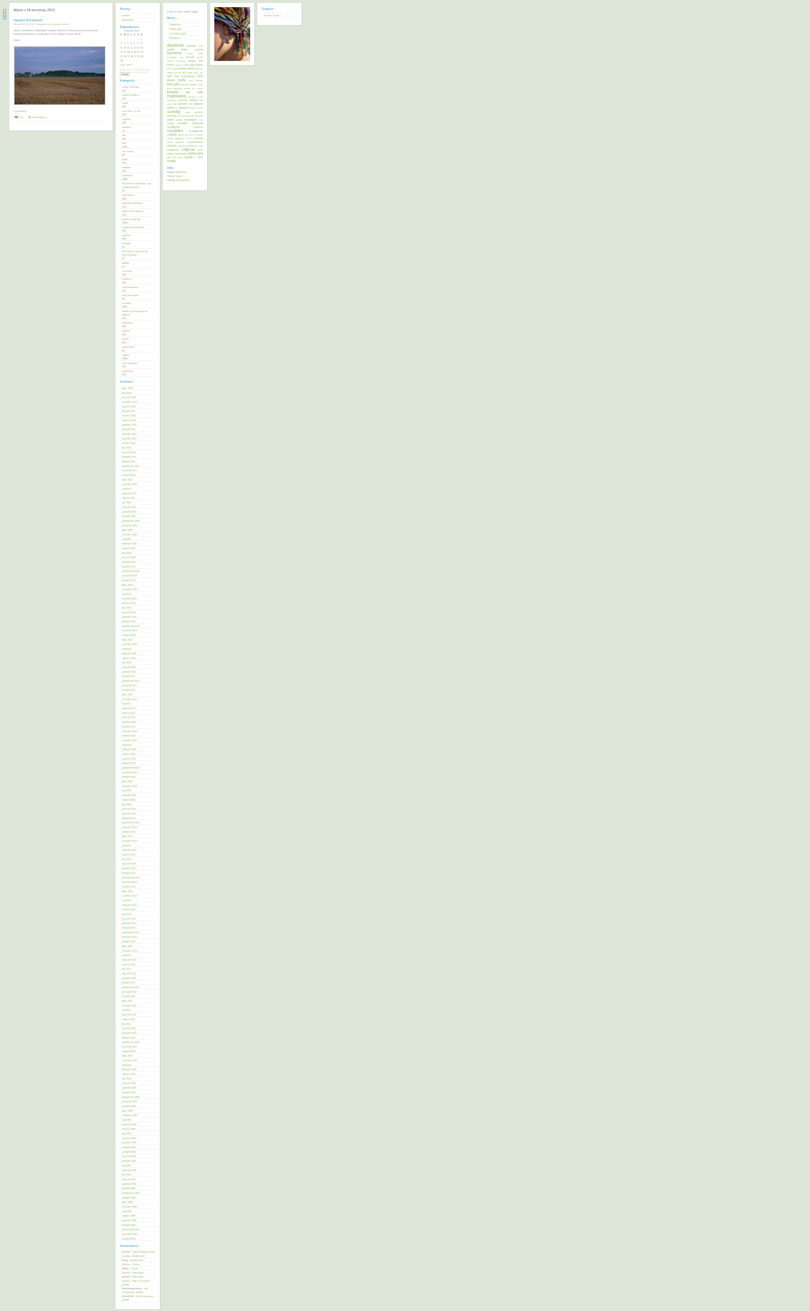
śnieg (180, 157)
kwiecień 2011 (129, 1014)
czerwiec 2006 (129, 1206)
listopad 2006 (128, 1188)
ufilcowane (127, 323)
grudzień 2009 (129, 1087)
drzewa (181, 68)
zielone (200, 150)
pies (188, 112)
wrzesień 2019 (129, 575)
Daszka (126, 1256)
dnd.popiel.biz (183, 180)
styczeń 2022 (129, 452)
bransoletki (172, 57)
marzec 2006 (128, 1215)
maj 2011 (126, 1010)
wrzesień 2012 (129, 936)
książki (200, 88)
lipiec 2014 (127, 836)
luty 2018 (126, 662)
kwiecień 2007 (129, 1170)
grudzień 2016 (129, 722)
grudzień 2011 (129, 978)
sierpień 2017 (129, 690)
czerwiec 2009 (129, 1115)
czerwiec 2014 (129, 841)
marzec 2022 (128, 443)
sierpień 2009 (129, 1106)
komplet (187, 88)
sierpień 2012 (129, 941)
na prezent (180, 103)
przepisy (126, 243)
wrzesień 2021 (129, 470)
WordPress (181, 172)
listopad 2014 (128, 818)
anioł (201, 46)
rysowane (127, 271)
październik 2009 (130, 1097)
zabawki (172, 145)
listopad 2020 (128, 516)
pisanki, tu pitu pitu (131, 219)
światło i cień (193, 157)
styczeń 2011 (129, 1028)
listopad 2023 (128, 429)
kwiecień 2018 (129, 653)
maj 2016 (126, 745)
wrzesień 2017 (129, 685)
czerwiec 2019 (129, 589)
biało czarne (192, 49)
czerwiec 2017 (129, 699)
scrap (170, 123)
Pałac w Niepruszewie (143, 1251)
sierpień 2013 (129, 886)
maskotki (183, 100)
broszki (190, 57)
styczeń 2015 (129, 809)
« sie (122, 64)
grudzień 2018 (129, 616)
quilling (125, 263)
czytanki (126, 119)
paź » (129, 64)
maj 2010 (126, 1065)
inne (49, 24)
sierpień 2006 (129, 1197)
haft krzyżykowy (184, 76)
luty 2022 (126, 447)
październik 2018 (130, 626)
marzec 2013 (128, 909)
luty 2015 (126, 804)
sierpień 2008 (129, 1152)
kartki (125, 159)
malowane (127, 175)
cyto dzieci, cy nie (131, 111)
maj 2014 (126, 845)
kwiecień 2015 (129, 795)
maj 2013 (126, 900)
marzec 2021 (128, 498)
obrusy (192, 108)
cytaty (125, 103)
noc (176, 108)
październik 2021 (130, 466)
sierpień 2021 (129, 475)
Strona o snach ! (272, 15)
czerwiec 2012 (129, 950)
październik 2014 (130, 822)
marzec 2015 (128, 799)
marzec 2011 (128, 1019)
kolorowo (177, 88)
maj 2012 (126, 955)
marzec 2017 (128, 713)
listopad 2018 (128, 621)
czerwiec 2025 (129, 402)
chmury (170, 61)
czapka (186, 65)
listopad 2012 (128, 927)
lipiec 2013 (127, 891)
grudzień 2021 (129, 456)
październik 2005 (130, 1229)
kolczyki (173, 84)
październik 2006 (130, 1193)
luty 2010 (126, 1078)
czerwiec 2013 (129, 895)
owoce (200, 108)
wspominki (180, 142)
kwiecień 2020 (129, 543)
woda (169, 142)
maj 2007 (126, 1165)
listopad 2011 (128, 982)
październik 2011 (130, 987)
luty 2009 (126, 1133)
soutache (126, 279)
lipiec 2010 (127, 1055)
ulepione (126, 331)
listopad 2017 (128, 676)
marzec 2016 (128, 754)
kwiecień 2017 (129, 708)
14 (138, 47)
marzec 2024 (128, 415)
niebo (170, 107)
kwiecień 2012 (129, 959)
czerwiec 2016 (129, 740)
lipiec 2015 (127, 781)
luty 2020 (126, 553)
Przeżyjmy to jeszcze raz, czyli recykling (135, 253)
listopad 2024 (128, 411)
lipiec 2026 (127, 388)
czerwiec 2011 (129, 1005)
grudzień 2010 (129, 1033)
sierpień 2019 (129, 580)
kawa (191, 81)
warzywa (189, 138)
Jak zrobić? (128, 151)
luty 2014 (126, 859)
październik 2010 (130, 1042)
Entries (175, 29)
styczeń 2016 (129, 758)
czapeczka (178, 65)
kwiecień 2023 (129, 434)
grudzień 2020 (129, 511)
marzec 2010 (128, 1074)
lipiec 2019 (127, 585)
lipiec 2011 (127, 1001)
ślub (174, 157)
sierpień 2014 (129, 831)
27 (135, 56)
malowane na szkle (195, 97)
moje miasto (128, 195)
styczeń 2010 (129, 1083)
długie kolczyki (174, 72)
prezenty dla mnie (190, 116)
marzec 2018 (128, 658)
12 (132, 47)
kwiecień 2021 (129, 493)
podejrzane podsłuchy (133, 227)
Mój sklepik (127, 20)
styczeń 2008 (129, 1156)
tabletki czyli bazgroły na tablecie (134, 313)
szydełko (126, 303)
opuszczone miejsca (132, 211)
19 (132, 52)
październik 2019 (130, 571)
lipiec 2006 (127, 1202)
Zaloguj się (174, 24)
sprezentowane (130, 287)
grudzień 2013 (129, 868)
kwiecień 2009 (129, 1124)
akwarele (191, 45)
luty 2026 (126, 393)
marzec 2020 (128, 548)
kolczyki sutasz (188, 84)
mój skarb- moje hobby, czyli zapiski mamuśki (136, 185)
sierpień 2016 (129, 735)
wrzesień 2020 (129, 525)
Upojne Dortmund (28, 20)
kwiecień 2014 (129, 850)
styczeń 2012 (129, 973)
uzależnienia (128, 347)
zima (170, 153)
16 (121, 52)
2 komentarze (39, 117)
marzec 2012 (128, 964)
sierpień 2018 (129, 635)
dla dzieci (196, 64)
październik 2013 (130, 877)
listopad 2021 (128, 461)
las (188, 92)
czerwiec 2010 (129, 1060)
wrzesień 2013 (129, 882)
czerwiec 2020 (129, 534)
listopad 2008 (128, 1147)
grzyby (196, 73)
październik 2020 (130, 521)
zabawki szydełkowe (187, 146)
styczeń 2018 (129, 667)
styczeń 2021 (129, 507)
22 (142, 52)
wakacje (179, 138)
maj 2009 (126, 1120)
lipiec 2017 (127, 694)
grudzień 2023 (129, 424)
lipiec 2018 (127, 639)
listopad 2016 (128, 726)
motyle (169, 104)
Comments (177, 33)
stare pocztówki (130, 295)
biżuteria (174, 53)
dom (169, 68)
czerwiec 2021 (129, 484)
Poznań (179, 116)
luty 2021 (126, 502)
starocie (198, 127)
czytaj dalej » (20, 111)
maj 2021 (126, 488)
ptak (201, 116)
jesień (171, 80)
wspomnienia (195, 142)
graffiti (190, 73)
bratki (182, 57)
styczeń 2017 (129, 717)
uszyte (125, 339)
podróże (65, 24)
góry (201, 73)
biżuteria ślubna (195, 53)
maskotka (171, 100)
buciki (200, 57)
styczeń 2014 (129, 863)
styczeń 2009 (129, 1138)
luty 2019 (126, 607)
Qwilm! (179, 176)
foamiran (126, 127)
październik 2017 (130, 681)
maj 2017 (126, 703)
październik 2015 (130, 767)
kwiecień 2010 (129, 1069)
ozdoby (174, 111)
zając (200, 146)
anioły (170, 49)
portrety (171, 115)
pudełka (179, 120)
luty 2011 (126, 1024)
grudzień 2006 (129, 1184)
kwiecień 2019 (129, 598)
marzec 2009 (128, 1129)
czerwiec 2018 (129, 644)
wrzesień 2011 (129, 992)
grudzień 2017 (129, 671)
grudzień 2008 (129, 1142)
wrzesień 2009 (129, 1101)
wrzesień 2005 (129, 1234)
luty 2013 (126, 914)
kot (193, 88)
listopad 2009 (128, 1092)
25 (128, 56)
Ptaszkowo (137, 1272)
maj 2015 (126, 790)
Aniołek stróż (138, 1256)
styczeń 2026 (129, 397)
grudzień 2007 (129, 1161)
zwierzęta (195, 153)
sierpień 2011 (128, 996)
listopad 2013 (128, 873)
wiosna (198, 138)
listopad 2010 (128, 1037)
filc (184, 72)
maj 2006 (126, 1211)
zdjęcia (125, 355)
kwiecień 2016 (129, 749)
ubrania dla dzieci (186, 135)
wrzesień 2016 (129, 731)
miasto (194, 100)
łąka (169, 157)
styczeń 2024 (129, 420)
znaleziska (127, 371)
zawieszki (173, 149)
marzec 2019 (128, 603)
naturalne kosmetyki (132, 203)
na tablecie (196, 103)
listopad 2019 (128, 566)
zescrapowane (129, 363)
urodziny (199, 135)
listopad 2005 (128, 1225)
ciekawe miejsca (130, 95)
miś (201, 100)
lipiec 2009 (127, 1110)
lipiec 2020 (127, 530)
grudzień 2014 (129, 813)
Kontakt (126, 15)
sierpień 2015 (129, 776)
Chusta (135, 1264)
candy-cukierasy (130, 87)
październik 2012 (130, 932)
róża (201, 120)
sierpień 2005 (129, 1238)
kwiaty (172, 92)
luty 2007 (126, 1174)
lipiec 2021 (127, 479)
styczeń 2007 (129, 1179)
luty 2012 (126, 969)
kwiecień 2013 (129, 905)
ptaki (170, 119)
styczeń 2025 (129, 406)
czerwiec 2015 (129, 786)
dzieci (191, 68)
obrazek (184, 107)
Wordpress (175, 38)
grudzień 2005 (129, 1220)
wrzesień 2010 (129, 1046)
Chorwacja (180, 61)
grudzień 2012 (129, 923)
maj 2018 (126, 648)
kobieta (199, 80)
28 (138, 56)
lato (200, 92)
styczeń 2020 (129, 557)
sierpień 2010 (129, 1051)
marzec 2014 (128, 854)
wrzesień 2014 (129, 827)
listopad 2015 (128, 763)
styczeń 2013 (129, 918)
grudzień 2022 (129, 438)
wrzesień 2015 (129, 772)
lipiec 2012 (127, 946)
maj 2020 (126, 539)
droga (174, 69)
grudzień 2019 (129, 562)
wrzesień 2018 (129, 630)
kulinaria (56, 24)
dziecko (199, 68)
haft (124, 135)
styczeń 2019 (129, 612)
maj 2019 (126, 594)
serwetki (183, 123)
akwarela (175, 45)
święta (171, 161)
